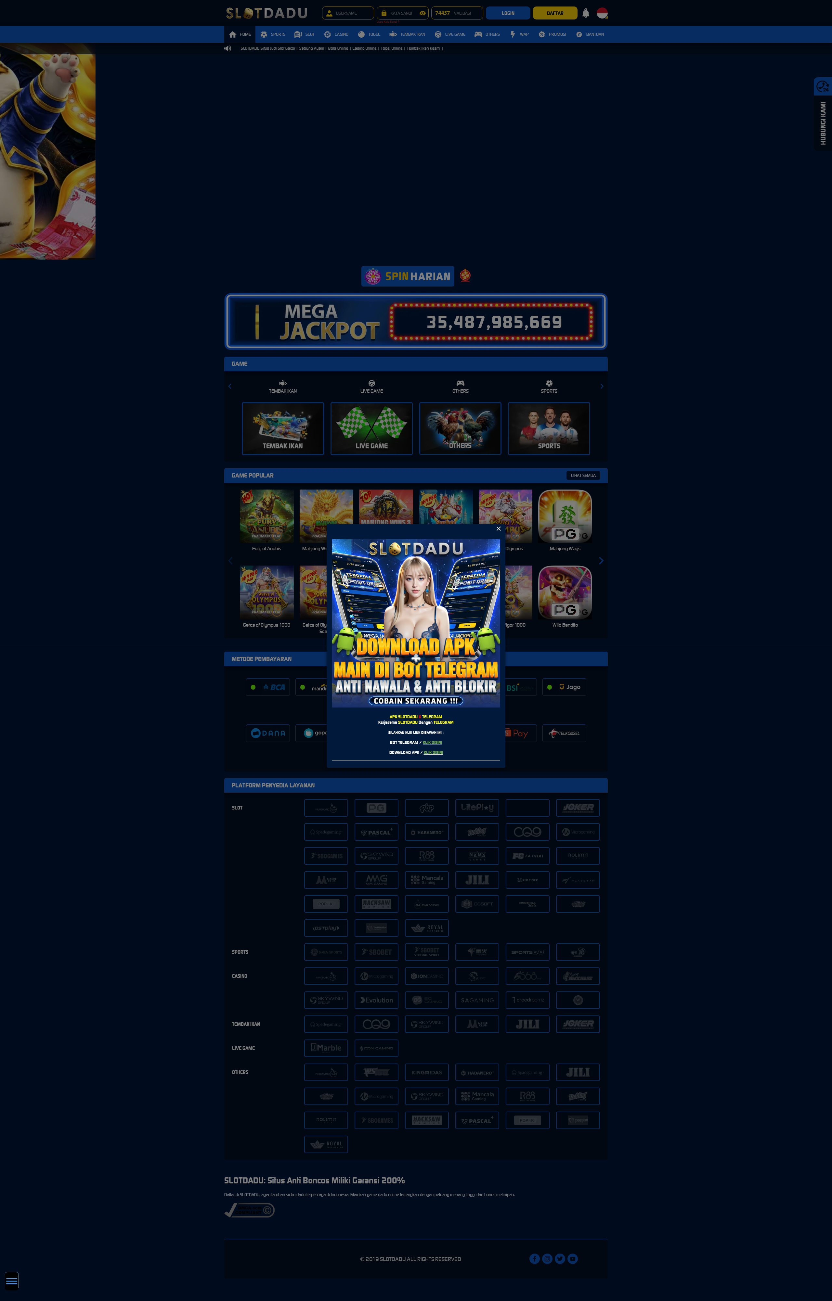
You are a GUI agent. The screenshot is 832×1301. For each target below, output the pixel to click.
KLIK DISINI (432, 742)
